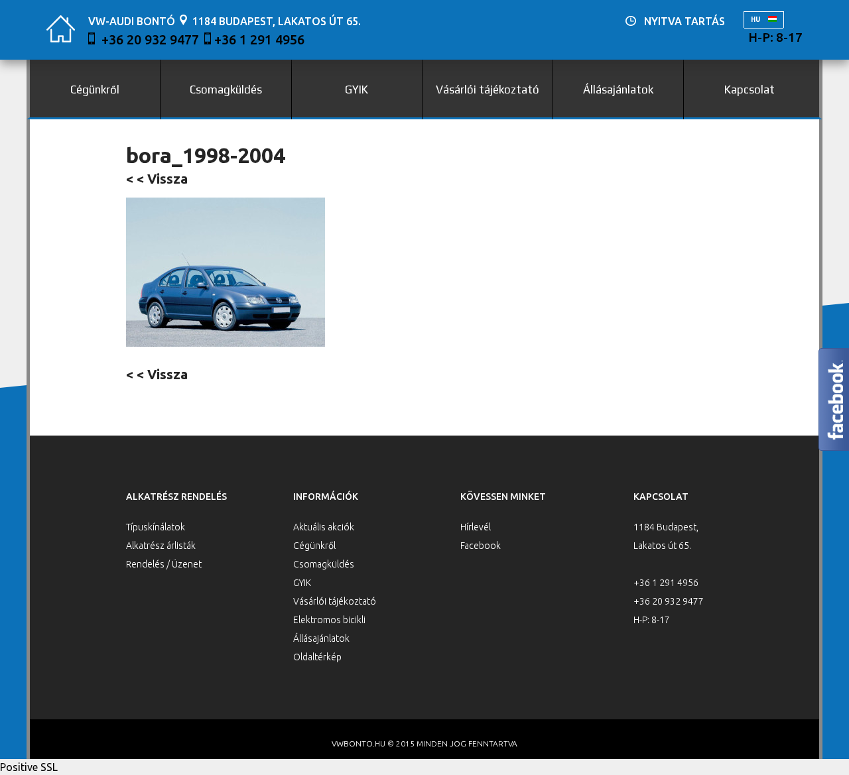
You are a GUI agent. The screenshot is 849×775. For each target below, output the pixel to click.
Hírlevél (475, 527)
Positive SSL (29, 767)
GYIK (356, 89)
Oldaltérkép (317, 657)
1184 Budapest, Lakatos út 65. (276, 21)
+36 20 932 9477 (150, 39)
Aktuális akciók (323, 527)
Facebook (480, 545)
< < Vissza (157, 178)
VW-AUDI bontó (131, 21)
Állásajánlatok (618, 89)
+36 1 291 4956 (259, 39)
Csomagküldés (226, 89)
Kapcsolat (749, 89)
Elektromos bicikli (329, 620)
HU (756, 19)
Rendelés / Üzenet (164, 564)
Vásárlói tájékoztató (487, 89)
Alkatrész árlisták (161, 545)
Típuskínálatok (155, 527)
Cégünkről (94, 89)
